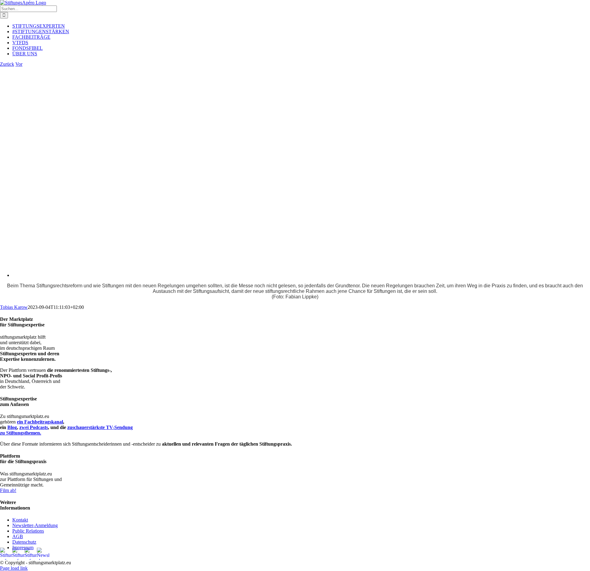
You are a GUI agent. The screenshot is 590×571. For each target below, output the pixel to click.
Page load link (14, 568)
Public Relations (28, 531)
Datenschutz (24, 542)
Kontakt (20, 519)
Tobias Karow (14, 307)
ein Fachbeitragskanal (40, 421)
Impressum (22, 547)
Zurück (7, 64)
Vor (18, 64)
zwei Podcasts (33, 427)
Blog (12, 427)
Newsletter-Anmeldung (35, 525)
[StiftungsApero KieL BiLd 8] (166, 275)
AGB (17, 536)
